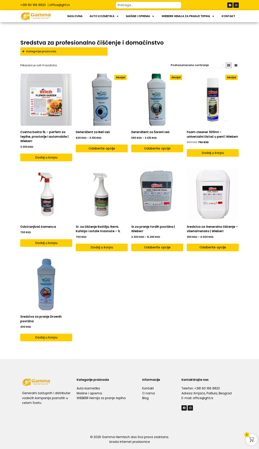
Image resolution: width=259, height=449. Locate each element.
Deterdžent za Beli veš (93, 132)
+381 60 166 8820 (33, 5)
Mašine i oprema (138, 16)
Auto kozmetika (102, 16)
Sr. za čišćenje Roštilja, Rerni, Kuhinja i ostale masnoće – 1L (98, 229)
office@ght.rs (59, 5)
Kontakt (228, 16)
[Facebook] (230, 5)
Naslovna (74, 16)
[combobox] (148, 5)
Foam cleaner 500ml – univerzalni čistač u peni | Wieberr (212, 134)
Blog (145, 398)
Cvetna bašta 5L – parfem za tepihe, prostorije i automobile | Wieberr (44, 136)
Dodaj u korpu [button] (46, 157)
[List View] (236, 65)
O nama (148, 393)
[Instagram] (236, 5)
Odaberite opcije (101, 148)
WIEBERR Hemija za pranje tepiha (186, 16)
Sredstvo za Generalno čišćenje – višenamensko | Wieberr (212, 229)
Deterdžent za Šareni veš (150, 132)
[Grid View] (229, 65)
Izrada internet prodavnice (129, 442)
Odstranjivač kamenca (38, 227)
